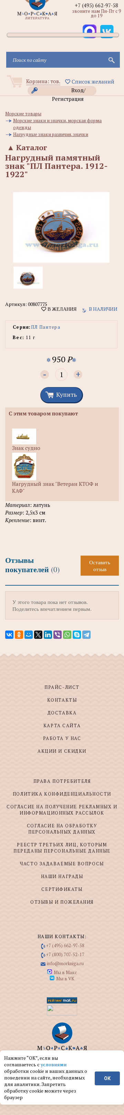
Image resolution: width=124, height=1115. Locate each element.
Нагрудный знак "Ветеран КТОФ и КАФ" (55, 487)
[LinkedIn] (48, 635)
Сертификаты (61, 889)
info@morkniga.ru (65, 963)
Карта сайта (62, 725)
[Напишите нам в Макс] (89, 31)
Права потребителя (62, 781)
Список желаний (92, 81)
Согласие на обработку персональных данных (62, 829)
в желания (61, 309)
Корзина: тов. (43, 81)
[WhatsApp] (67, 635)
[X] (38, 635)
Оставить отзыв (99, 566)
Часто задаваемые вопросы (62, 864)
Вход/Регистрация (69, 91)
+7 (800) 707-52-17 (65, 954)
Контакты (62, 700)
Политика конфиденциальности (62, 794)
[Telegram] (86, 635)
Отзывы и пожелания (62, 902)
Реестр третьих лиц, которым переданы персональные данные (62, 848)
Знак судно (26, 447)
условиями (54, 1064)
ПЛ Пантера (45, 327)
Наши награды (62, 876)
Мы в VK (65, 978)
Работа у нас (62, 738)
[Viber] (57, 635)
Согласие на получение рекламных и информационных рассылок (62, 810)
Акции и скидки (62, 751)
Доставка (62, 713)
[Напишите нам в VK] (107, 31)
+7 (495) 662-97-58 (96, 5)
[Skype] (77, 635)
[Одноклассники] (19, 635)
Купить (66, 394)
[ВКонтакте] (9, 635)
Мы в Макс (65, 972)
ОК (107, 1078)
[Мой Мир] (28, 635)
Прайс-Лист (62, 687)
